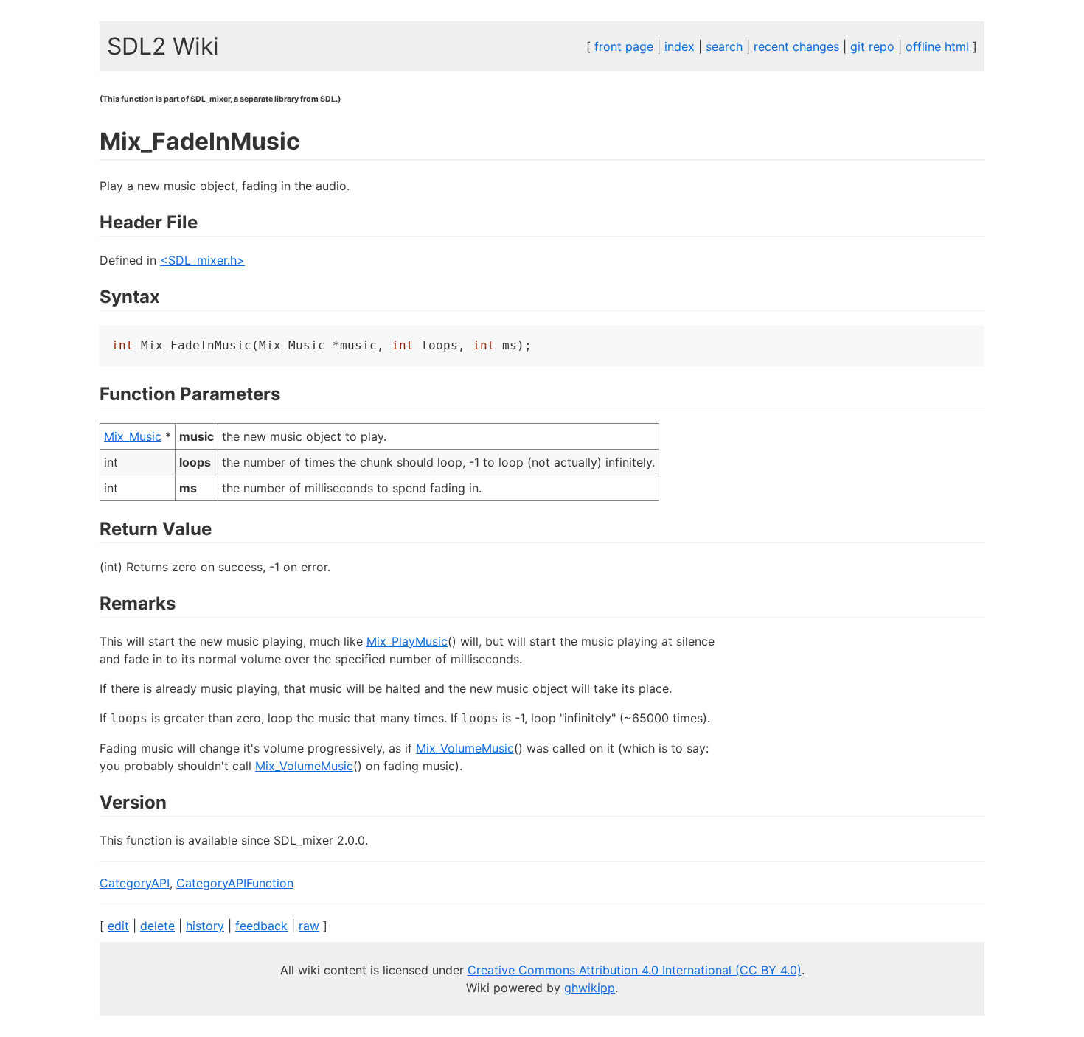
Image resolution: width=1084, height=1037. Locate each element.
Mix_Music (132, 436)
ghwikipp (589, 987)
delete (157, 925)
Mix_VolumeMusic (465, 748)
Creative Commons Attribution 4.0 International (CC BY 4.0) (635, 970)
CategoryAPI (135, 883)
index (679, 46)
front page (623, 46)
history (205, 925)
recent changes (796, 46)
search (724, 46)
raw (309, 925)
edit (118, 925)
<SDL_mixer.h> (202, 260)
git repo (872, 46)
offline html (937, 46)
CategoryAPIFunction (234, 883)
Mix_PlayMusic (407, 641)
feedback (261, 925)
